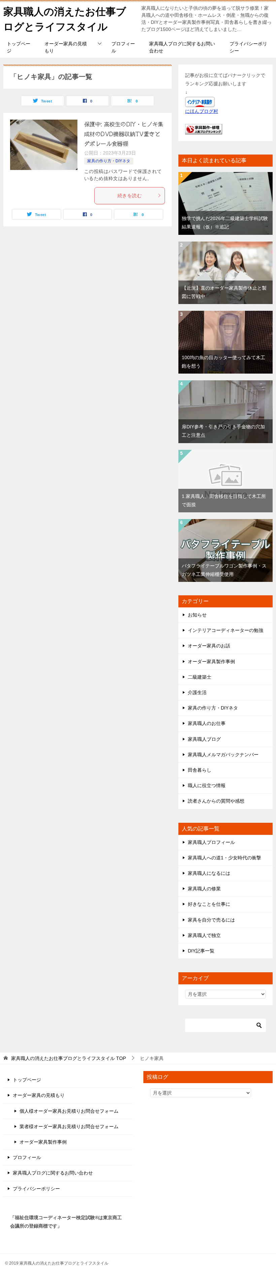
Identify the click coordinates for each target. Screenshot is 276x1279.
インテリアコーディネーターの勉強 (225, 630)
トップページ (18, 47)
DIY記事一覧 (201, 950)
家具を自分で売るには (211, 920)
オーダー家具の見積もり (65, 47)
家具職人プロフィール (211, 842)
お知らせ (197, 614)
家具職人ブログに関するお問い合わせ (182, 47)
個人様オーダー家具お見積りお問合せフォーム (69, 1111)
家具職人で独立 (204, 935)
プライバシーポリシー (248, 47)
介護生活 (197, 692)
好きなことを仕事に (209, 904)
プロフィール (123, 47)
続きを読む (129, 195)
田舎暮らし (199, 770)
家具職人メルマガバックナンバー (223, 754)
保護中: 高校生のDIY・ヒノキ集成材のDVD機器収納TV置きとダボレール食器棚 (124, 134)
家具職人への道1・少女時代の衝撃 (224, 857)
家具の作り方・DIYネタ (108, 161)
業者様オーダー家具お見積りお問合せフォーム (69, 1126)
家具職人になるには (209, 873)
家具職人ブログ (204, 739)
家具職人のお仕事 (207, 723)
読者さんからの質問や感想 (216, 801)
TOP (68, 1058)
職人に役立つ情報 (207, 785)
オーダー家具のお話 (209, 645)
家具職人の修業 (204, 888)
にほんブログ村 (201, 111)
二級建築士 (199, 677)
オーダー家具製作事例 (211, 661)
